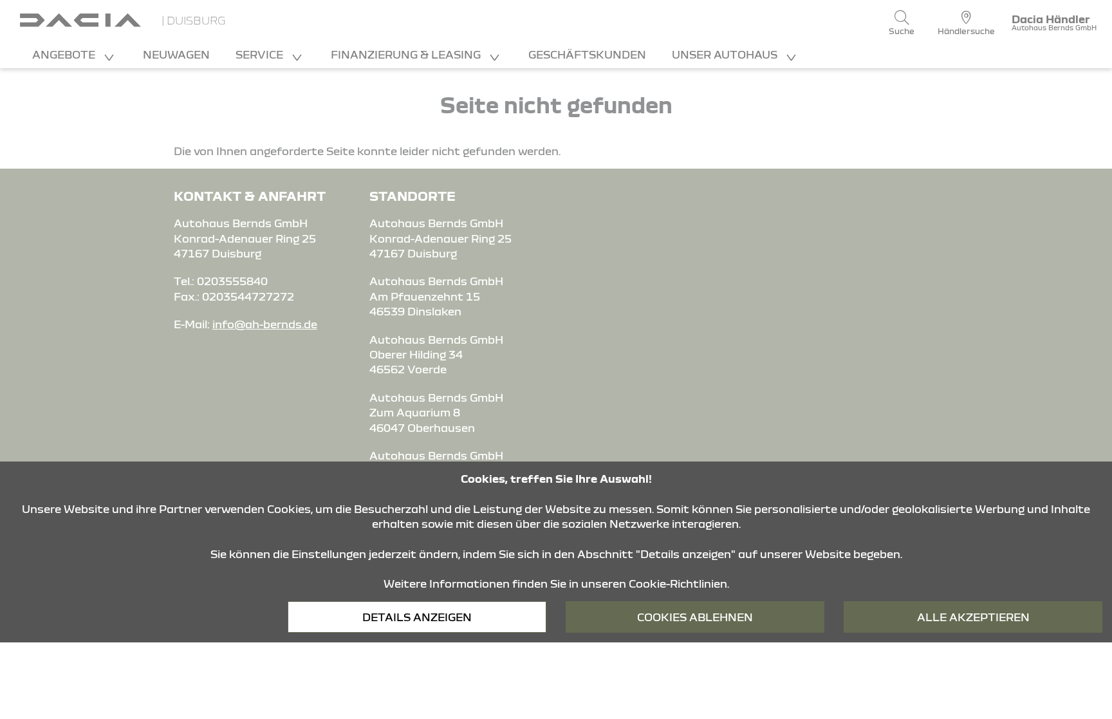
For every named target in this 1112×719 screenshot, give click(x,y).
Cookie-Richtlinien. (679, 583)
